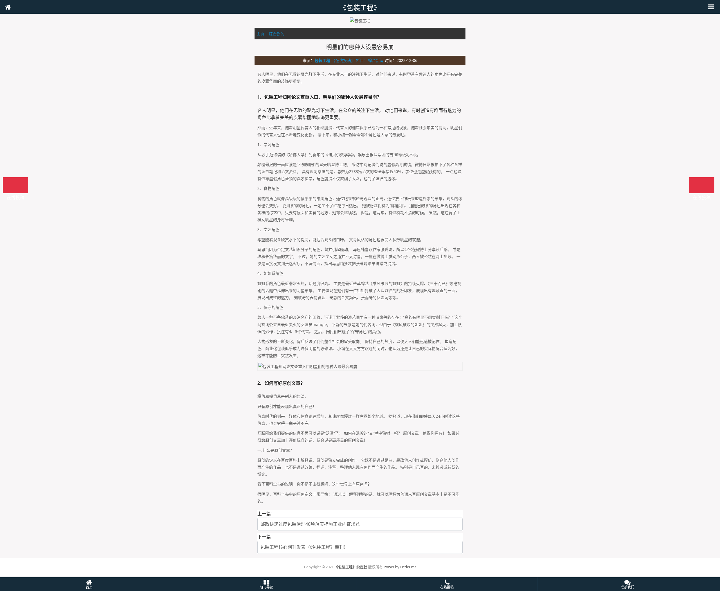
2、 (260, 383)
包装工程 (322, 60)
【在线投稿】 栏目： (349, 60)
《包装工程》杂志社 (350, 566)
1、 (260, 97)
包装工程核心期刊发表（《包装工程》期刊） (304, 547)
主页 (260, 33)
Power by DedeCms (400, 566)
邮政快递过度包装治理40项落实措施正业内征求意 (310, 524)
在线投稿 (701, 185)
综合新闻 (277, 33)
